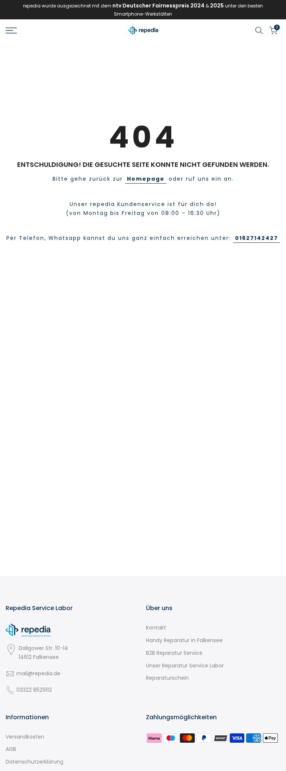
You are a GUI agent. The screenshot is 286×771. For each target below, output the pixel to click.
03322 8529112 (34, 690)
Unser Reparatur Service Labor (185, 665)
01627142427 (256, 238)
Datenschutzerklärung (34, 761)
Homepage (146, 179)
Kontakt (156, 627)
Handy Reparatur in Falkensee (184, 640)
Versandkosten (25, 736)
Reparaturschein (167, 678)
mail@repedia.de (38, 673)
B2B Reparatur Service (174, 653)
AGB (11, 749)
